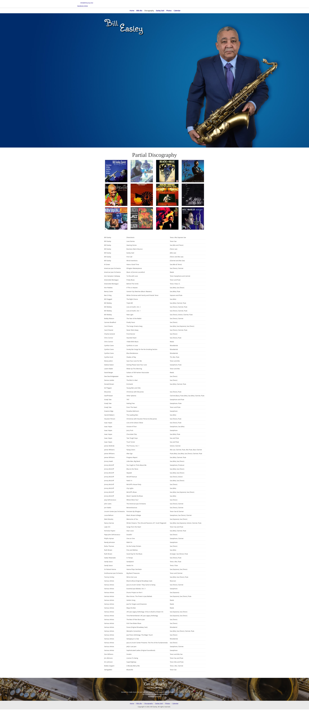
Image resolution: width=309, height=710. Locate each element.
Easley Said (159, 703)
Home (132, 703)
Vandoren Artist (82, 6)
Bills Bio (139, 703)
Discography (148, 703)
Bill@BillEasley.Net (154, 696)
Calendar (175, 703)
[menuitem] (132, 11)
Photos (167, 703)
